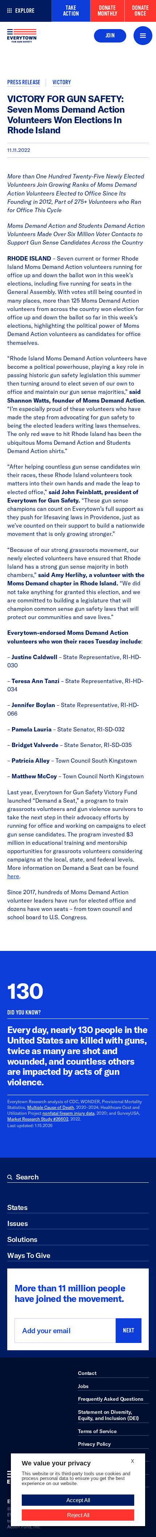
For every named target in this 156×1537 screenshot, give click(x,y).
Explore (24, 11)
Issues (17, 1223)
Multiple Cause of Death (50, 1107)
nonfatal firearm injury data (68, 1113)
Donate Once (140, 11)
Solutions (22, 1239)
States (17, 1207)
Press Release (23, 82)
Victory (62, 82)
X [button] (132, 1461)
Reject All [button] (78, 1515)
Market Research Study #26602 (37, 1119)
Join (110, 35)
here (13, 876)
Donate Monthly (107, 11)
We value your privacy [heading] (56, 1463)
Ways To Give (28, 1255)
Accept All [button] (78, 1500)
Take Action (71, 11)
